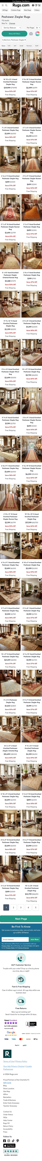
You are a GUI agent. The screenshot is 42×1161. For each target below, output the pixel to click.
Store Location (8, 1088)
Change (12, 23)
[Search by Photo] (31, 34)
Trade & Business (9, 1100)
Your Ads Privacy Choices (13, 1066)
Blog (5, 1086)
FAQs (5, 1117)
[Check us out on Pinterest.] (17, 1140)
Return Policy (8, 1126)
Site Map (6, 1091)
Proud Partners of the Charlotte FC (16, 1080)
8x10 (36, 46)
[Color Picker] (37, 34)
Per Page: (30, 28)
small (21, 46)
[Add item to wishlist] (18, 51)
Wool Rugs (27, 10)
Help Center (7, 1120)
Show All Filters (14, 34)
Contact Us (7, 1112)
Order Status (8, 1114)
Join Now (34, 939)
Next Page (21, 918)
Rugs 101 (6, 1123)
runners (29, 46)
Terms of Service (23, 948)
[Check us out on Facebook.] (4, 1140)
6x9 (15, 46)
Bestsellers (7, 1097)
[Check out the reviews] (11, 1153)
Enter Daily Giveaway (11, 1103)
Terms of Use (8, 1061)
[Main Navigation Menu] (3, 5)
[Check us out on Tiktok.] (13, 1140)
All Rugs (5, 10)
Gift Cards (7, 1083)
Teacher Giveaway (10, 1106)
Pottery (37, 10)
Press (5, 1132)
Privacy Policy (6, 946)
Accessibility (7, 1129)
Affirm (5, 1094)
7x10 (9, 46)
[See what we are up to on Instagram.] (8, 1140)
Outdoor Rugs (15, 10)
